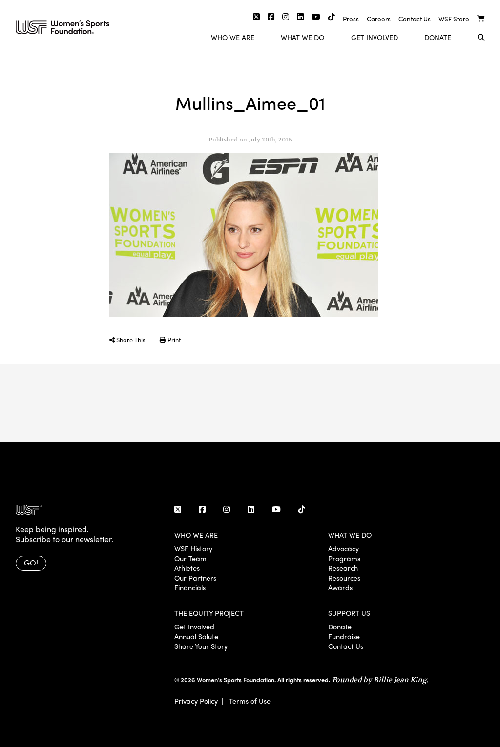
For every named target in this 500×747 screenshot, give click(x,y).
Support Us (349, 613)
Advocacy (343, 548)
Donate (437, 37)
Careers (379, 18)
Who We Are (232, 37)
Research (343, 568)
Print (173, 339)
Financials (190, 587)
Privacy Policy (196, 701)
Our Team (190, 558)
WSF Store (453, 18)
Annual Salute (196, 636)
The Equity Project (209, 613)
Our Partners (195, 578)
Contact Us (414, 18)
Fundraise (344, 636)
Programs (344, 558)
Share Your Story (201, 646)
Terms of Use (250, 701)
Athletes (187, 568)
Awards (340, 587)
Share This (130, 339)
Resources (344, 578)
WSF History (193, 548)
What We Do (302, 37)
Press (351, 18)
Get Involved (374, 37)
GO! (31, 562)
